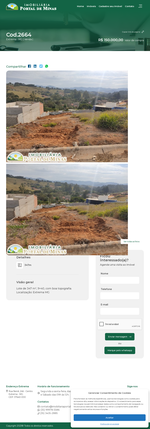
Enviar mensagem (117, 336)
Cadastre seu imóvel (110, 6)
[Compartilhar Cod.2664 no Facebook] (29, 66)
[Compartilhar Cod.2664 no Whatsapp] (46, 66)
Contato (129, 6)
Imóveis (91, 6)
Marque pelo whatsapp (120, 350)
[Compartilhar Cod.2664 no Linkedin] (35, 66)
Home (80, 6)
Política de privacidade (109, 424)
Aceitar (110, 417)
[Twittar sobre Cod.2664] (41, 66)
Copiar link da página (131, 32)
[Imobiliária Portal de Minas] (31, 6)
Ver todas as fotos (131, 241)
